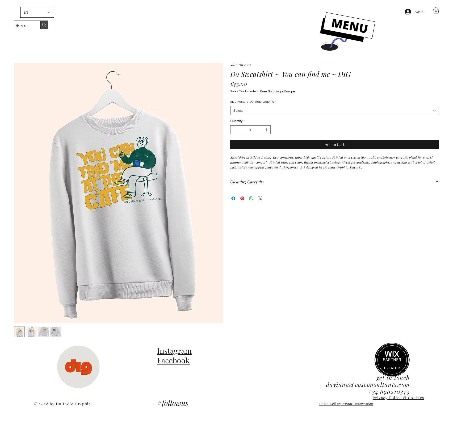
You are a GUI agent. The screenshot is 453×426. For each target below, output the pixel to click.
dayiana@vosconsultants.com (368, 384)
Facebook (173, 360)
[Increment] (267, 130)
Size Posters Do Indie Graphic (253, 101)
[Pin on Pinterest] (242, 198)
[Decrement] (234, 130)
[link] (436, 10)
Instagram (174, 350)
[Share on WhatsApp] (251, 198)
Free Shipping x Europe (277, 91)
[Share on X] (260, 198)
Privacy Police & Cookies (398, 397)
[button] (346, 32)
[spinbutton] (250, 130)
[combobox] (334, 110)
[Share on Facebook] (233, 198)
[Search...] (44, 25)
